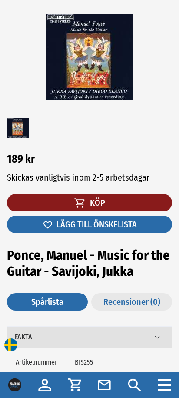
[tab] (89, 337)
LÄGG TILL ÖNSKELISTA (96, 224)
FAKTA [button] (23, 337)
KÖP (96, 202)
